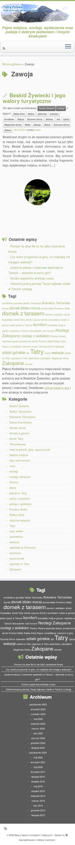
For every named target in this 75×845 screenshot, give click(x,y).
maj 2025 (38, 718)
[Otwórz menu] (68, 47)
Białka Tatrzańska (32, 303)
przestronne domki (28, 341)
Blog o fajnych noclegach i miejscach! (33, 835)
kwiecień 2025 (38, 723)
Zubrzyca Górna (61, 124)
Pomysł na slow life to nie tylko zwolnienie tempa (38, 664)
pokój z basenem (19, 498)
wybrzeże (15, 553)
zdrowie (28, 364)
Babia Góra (19, 113)
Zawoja (37, 124)
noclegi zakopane (19, 477)
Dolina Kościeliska (20, 422)
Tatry (37, 351)
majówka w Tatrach (19, 330)
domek (5, 308)
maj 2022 (38, 757)
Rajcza (20, 119)
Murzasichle (35, 330)
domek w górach (19, 433)
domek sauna (17, 428)
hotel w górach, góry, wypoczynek (29, 449)
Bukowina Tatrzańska (56, 303)
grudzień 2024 (38, 743)
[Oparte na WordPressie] (66, 834)
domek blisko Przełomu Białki (55, 308)
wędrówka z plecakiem (40, 358)
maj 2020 (38, 767)
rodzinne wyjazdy (19, 520)
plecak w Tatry (18, 493)
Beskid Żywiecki (46, 108)
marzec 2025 (38, 728)
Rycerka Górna (34, 119)
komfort (39, 324)
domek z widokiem (54, 314)
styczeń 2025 (38, 738)
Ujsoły (66, 119)
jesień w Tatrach (24, 325)
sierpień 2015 (38, 791)
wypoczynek (16, 558)
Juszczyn (54, 113)
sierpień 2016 (38, 781)
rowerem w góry (30, 346)
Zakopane (13, 363)
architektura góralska (12, 303)
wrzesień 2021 (38, 762)
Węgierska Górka (12, 124)
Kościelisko (52, 325)
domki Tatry (19, 319)
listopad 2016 (38, 776)
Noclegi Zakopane (54, 622)
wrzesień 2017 (38, 771)
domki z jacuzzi (33, 319)
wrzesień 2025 (38, 709)
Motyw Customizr (46, 839)
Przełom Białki (46, 341)
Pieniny (54, 336)
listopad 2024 (38, 747)
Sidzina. (49, 119)
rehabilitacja (15, 346)
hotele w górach (67, 613)
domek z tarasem (23, 313)
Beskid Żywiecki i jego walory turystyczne (34, 98)
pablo (37, 129)
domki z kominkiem (50, 319)
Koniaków (9, 119)
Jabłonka (42, 113)
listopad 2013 (38, 815)
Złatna (47, 124)
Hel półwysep (17, 444)
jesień (12, 325)
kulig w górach (56, 618)
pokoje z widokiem (20, 504)
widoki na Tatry (23, 644)
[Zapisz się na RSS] (4, 48)
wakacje (57, 352)
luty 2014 (38, 805)
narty (12, 466)
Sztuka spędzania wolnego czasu (32, 278)
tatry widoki (16, 531)
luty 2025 (38, 733)
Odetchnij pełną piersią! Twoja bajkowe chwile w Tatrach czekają (38, 689)
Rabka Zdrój (60, 341)
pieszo (15, 341)
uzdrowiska (16, 537)
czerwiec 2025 (38, 714)
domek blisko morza (25, 307)
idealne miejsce (18, 455)
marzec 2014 (38, 800)
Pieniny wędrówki (46, 628)
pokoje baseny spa (56, 388)
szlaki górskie (13, 352)
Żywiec (7, 130)
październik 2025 (38, 704)
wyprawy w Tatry (19, 358)
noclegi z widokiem (35, 335)
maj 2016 (38, 786)
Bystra (31, 113)
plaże (12, 488)
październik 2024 (38, 752)
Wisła (27, 124)
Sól (58, 119)
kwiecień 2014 (38, 795)
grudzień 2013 (38, 810)
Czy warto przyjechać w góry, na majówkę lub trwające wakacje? (38, 669)
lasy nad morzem (19, 460)
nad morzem (48, 330)
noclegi (61, 108)
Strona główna (11, 64)
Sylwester (60, 346)
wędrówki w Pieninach (22, 547)
